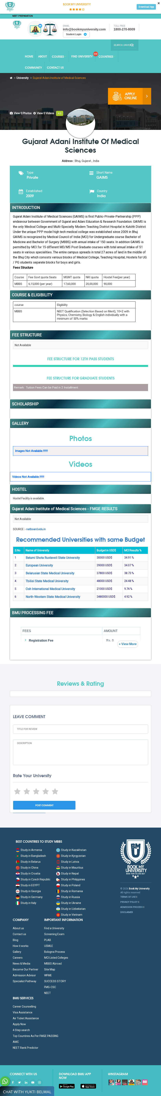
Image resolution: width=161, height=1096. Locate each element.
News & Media (21, 963)
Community (33, 67)
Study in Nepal (70, 873)
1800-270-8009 (124, 29)
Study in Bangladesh (33, 855)
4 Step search (21, 1030)
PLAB (47, 940)
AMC (16, 1041)
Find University (82, 56)
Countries (106, 56)
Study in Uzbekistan (73, 908)
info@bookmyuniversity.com (84, 29)
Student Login (74, 34)
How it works (20, 945)
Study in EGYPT (30, 885)
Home (29, 56)
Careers (18, 957)
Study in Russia (70, 897)
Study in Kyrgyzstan (73, 855)
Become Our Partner (25, 969)
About (42, 56)
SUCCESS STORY (55, 981)
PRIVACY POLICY (129, 902)
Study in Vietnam (71, 914)
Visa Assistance (22, 1012)
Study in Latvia (70, 861)
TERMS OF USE (128, 897)
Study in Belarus (31, 861)
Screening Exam (54, 934)
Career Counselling (24, 1006)
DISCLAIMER (126, 912)
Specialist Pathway (24, 981)
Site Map (49, 969)
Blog (15, 940)
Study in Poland (70, 885)
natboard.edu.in (36, 529)
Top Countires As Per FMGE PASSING (35, 1036)
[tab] (21, 113)
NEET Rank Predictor (25, 1047)
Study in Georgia (31, 891)
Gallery (17, 951)
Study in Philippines (73, 879)
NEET (47, 993)
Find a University (54, 928)
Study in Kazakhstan (73, 850)
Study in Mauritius (72, 867)
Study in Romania (72, 891)
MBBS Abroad (53, 963)
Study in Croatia (30, 873)
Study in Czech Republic (35, 879)
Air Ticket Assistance (26, 1018)
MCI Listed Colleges (56, 957)
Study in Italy (28, 903)
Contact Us (55, 67)
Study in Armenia (31, 850)
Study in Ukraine (71, 903)
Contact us (19, 934)
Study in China (29, 867)
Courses (58, 56)
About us (18, 928)
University (22, 77)
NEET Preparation (22, 16)
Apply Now (19, 1024)
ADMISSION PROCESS (131, 907)
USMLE (48, 945)
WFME (48, 975)
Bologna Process (54, 951)
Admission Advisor (24, 975)
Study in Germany (32, 897)
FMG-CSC (50, 987)
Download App (146, 6)
